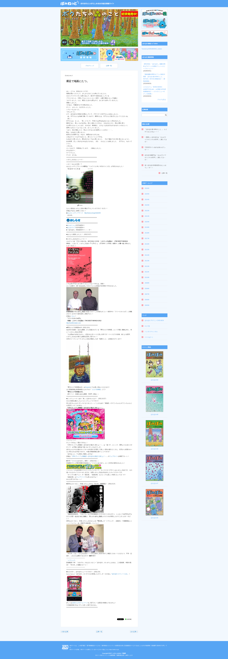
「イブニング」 (71, 560)
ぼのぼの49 (154, 414)
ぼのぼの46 (154, 518)
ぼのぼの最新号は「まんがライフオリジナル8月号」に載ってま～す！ (155, 157)
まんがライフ (71, 227)
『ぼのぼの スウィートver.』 (120, 574)
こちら (73, 316)
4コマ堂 (147, 326)
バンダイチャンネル (151, 331)
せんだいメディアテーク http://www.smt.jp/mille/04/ (84, 213)
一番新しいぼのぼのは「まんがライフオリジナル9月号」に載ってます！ (156, 139)
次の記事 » (133, 631)
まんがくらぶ (71, 225)
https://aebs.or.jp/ (114, 649)
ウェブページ (80, 477)
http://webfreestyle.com (73, 323)
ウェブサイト (113, 456)
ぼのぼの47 (154, 483)
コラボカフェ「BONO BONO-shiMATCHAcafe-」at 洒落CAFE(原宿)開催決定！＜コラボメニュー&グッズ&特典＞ (154, 91)
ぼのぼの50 (154, 380)
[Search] (166, 115)
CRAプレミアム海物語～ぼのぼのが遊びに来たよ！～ (89, 456)
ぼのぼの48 (154, 449)
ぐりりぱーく (149, 337)
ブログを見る (161, 99)
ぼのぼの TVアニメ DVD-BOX (154, 320)
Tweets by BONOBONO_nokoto (152, 49)
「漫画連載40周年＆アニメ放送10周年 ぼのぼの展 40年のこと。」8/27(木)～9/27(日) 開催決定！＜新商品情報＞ (154, 79)
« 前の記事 (64, 631)
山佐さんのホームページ (80, 603)
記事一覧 (109, 65)
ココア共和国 (96, 389)
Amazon (87, 387)
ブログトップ (89, 65)
